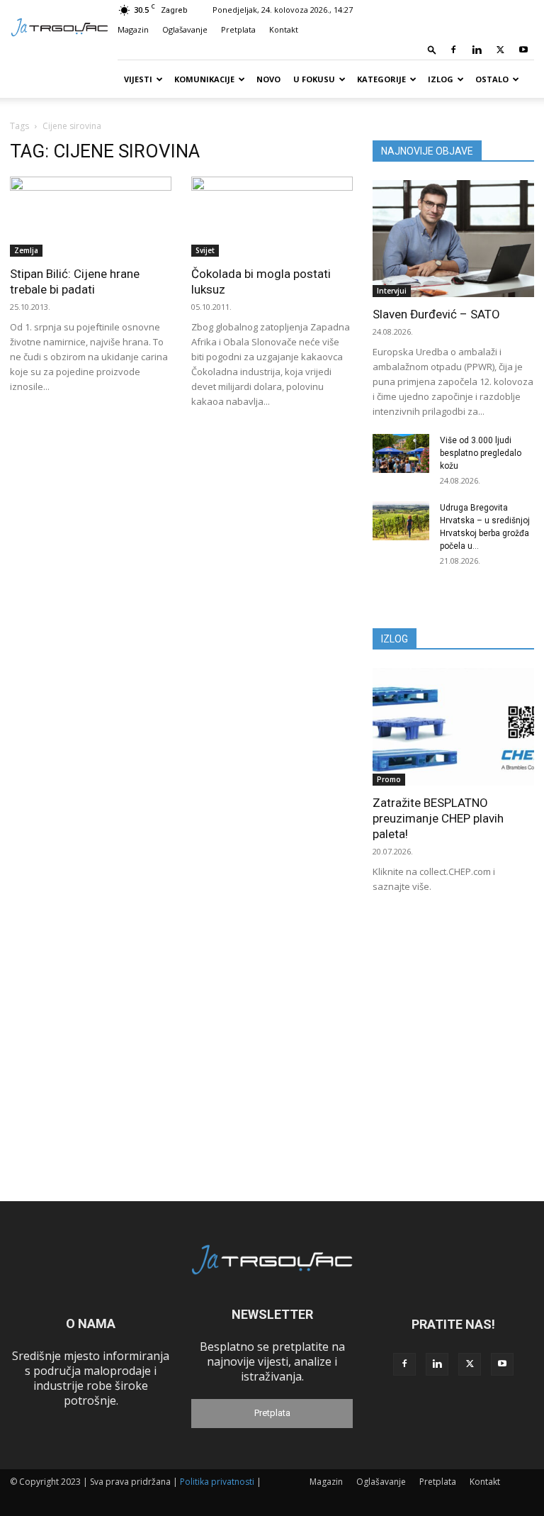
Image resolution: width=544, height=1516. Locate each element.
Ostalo (492, 79)
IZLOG (394, 639)
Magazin (133, 29)
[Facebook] (453, 50)
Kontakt (283, 29)
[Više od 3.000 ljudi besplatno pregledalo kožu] (401, 453)
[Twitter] (500, 50)
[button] (432, 49)
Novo (268, 79)
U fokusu (314, 79)
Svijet (205, 250)
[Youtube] (523, 50)
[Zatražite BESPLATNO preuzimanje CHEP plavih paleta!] (453, 726)
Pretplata (238, 29)
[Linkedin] (476, 50)
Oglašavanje (185, 29)
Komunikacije (204, 79)
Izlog (440, 79)
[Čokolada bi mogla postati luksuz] (272, 217)
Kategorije (381, 79)
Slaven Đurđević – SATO (436, 314)
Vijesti (138, 79)
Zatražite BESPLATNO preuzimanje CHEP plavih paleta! (438, 818)
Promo (389, 779)
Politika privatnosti (217, 1482)
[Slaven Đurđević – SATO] (453, 238)
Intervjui (392, 291)
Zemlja (26, 250)
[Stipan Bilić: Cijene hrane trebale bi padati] (90, 217)
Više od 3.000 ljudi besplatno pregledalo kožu (480, 453)
